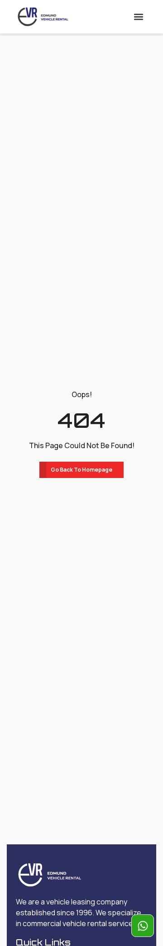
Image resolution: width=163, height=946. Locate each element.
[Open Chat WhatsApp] (142, 925)
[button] (138, 16)
